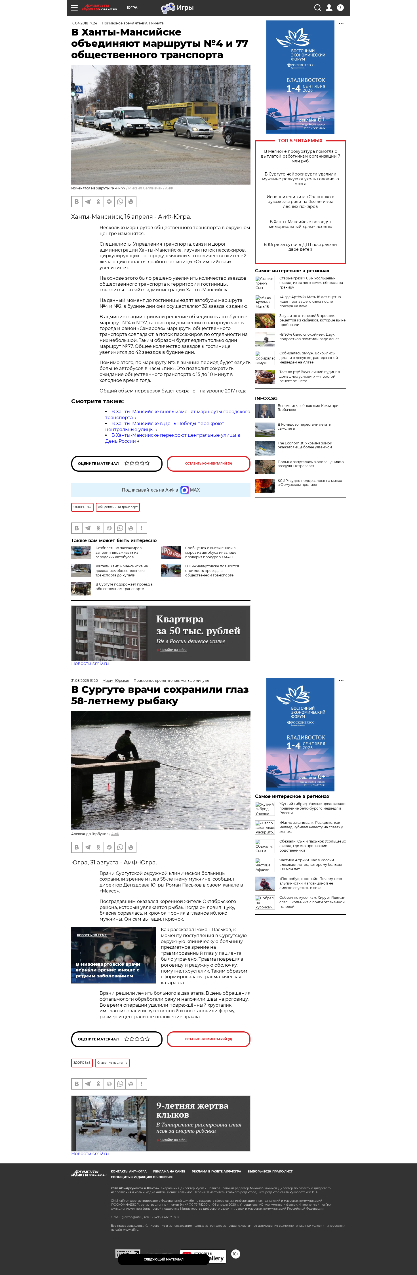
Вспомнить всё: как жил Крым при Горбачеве (308, 408)
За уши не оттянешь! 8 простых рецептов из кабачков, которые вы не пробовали (312, 320)
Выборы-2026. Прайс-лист (270, 1171)
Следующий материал (164, 1259)
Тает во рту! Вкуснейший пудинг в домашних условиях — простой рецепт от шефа (309, 376)
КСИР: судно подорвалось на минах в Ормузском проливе (310, 483)
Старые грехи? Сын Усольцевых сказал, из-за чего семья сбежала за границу (311, 282)
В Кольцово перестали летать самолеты (304, 426)
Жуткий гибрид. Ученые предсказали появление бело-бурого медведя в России (312, 808)
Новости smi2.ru (90, 663)
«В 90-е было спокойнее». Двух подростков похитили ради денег (309, 336)
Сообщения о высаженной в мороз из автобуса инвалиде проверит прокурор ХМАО (210, 552)
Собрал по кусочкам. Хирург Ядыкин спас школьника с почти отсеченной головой (312, 902)
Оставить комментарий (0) (208, 463)
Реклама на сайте (169, 1171)
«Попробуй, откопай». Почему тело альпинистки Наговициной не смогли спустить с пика (310, 883)
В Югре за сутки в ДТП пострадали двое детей (300, 247)
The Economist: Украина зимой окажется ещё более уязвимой (305, 445)
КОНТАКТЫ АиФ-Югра (129, 1171)
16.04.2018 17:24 (84, 23)
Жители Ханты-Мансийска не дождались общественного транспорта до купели (122, 570)
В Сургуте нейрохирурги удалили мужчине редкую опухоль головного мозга (300, 179)
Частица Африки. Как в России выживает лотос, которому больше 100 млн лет (310, 864)
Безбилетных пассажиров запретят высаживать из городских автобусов (119, 552)
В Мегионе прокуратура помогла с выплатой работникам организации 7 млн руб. (300, 156)
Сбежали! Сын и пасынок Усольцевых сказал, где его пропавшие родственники (312, 845)
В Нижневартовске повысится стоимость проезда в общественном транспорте (212, 570)
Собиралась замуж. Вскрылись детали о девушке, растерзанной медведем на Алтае (308, 357)
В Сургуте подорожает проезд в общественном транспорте (124, 586)
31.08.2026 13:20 (84, 680)
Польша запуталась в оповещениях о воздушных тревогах (311, 464)
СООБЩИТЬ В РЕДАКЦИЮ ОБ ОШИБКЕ (142, 1177)
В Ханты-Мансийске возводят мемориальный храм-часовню (300, 224)
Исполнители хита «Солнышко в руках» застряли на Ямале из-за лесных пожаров (300, 202)
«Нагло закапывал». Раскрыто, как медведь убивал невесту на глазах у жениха (311, 827)
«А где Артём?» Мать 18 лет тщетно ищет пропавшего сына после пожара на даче (310, 301)
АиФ (169, 188)
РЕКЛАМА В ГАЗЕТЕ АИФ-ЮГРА (216, 1171)
